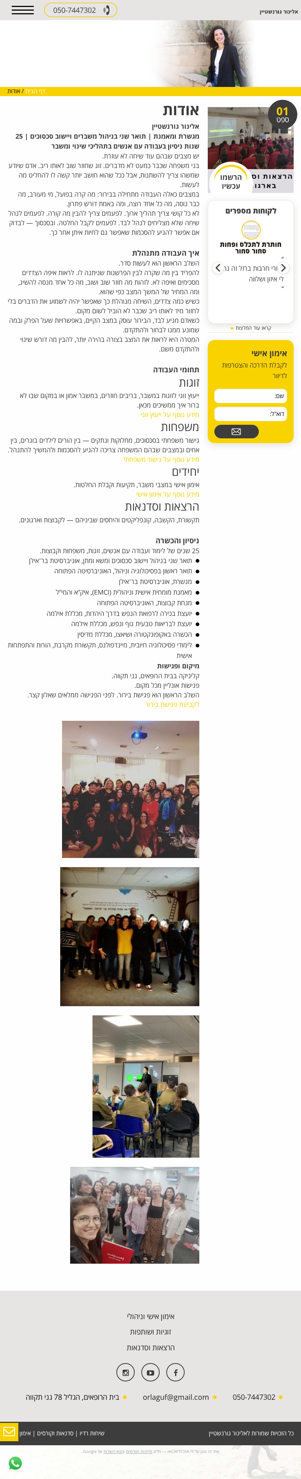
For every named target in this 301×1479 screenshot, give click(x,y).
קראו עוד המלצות (252, 328)
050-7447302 (75, 10)
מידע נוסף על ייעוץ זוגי (170, 415)
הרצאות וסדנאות (151, 1347)
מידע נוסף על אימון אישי (167, 494)
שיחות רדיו (92, 1433)
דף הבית (35, 91)
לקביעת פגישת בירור (172, 705)
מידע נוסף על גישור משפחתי (161, 460)
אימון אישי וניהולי (150, 1316)
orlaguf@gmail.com (176, 1397)
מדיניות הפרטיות (139, 1451)
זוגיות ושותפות (150, 1332)
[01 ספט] (251, 149)
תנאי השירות (114, 1451)
